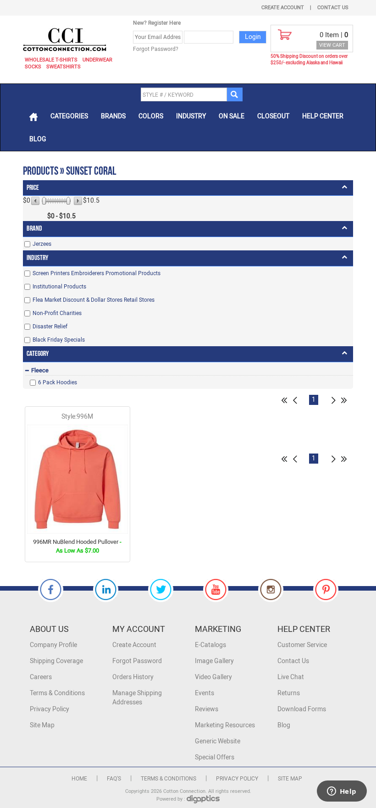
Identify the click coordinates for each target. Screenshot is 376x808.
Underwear (97, 60)
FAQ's (114, 778)
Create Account (282, 8)
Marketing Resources (225, 725)
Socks (33, 67)
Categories (69, 116)
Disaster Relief (50, 326)
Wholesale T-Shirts (51, 60)
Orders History (133, 677)
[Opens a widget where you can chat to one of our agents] (341, 791)
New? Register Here (157, 23)
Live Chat (290, 677)
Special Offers (214, 757)
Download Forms (301, 709)
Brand (34, 228)
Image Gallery (214, 661)
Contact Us (332, 8)
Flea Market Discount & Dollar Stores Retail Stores (94, 300)
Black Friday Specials (59, 340)
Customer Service (302, 645)
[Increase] (77, 201)
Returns (288, 693)
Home (79, 778)
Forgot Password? (155, 49)
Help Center (322, 116)
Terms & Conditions (57, 693)
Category (38, 353)
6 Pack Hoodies (57, 382)
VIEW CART (332, 45)
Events (204, 693)
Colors (150, 116)
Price (33, 187)
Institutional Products (59, 286)
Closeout (273, 116)
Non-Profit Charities (57, 313)
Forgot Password (137, 661)
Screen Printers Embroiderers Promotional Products (96, 273)
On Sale (231, 116)
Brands (113, 116)
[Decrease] (36, 201)
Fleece (40, 370)
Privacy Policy (49, 709)
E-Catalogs (210, 645)
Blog (37, 139)
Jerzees (42, 244)
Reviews (206, 709)
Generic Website (217, 741)
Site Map (42, 725)
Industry (191, 116)
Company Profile (53, 645)
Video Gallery (213, 677)
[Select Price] (44, 201)
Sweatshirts (63, 67)
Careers (41, 677)
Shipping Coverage (56, 661)
